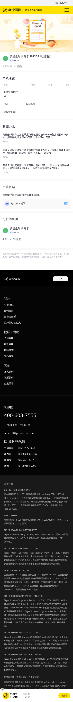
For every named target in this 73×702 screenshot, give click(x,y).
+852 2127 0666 (26, 448)
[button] (36, 58)
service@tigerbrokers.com (19, 433)
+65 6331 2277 (26, 459)
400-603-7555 (20, 415)
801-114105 (57, 519)
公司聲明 (9, 338)
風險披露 (9, 350)
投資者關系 (10, 316)
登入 (60, 278)
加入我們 (9, 371)
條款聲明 (9, 344)
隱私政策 (9, 356)
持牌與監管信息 (12, 322)
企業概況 (9, 304)
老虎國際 (22, 10)
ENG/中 (63, 2)
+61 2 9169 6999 (27, 465)
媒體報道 (9, 310)
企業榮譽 (9, 383)
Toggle (66, 9)
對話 (66, 203)
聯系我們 (9, 377)
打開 (64, 695)
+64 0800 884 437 (27, 453)
